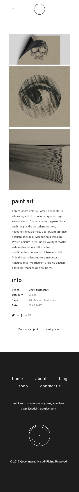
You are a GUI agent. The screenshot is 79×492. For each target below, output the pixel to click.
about (40, 379)
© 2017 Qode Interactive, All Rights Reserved (38, 462)
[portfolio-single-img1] (39, 49)
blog (63, 379)
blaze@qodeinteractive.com (38, 409)
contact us (50, 386)
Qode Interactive (38, 289)
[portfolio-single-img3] (39, 159)
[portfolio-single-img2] (39, 96)
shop (23, 386)
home (17, 379)
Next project (53, 329)
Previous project (28, 329)
